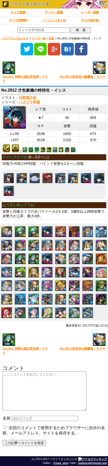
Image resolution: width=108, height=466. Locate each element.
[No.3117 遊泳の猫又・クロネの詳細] (74, 285)
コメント (14, 368)
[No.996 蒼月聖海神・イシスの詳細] (60, 178)
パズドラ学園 (29, 102)
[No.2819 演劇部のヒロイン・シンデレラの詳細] (33, 272)
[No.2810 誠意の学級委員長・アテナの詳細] (20, 258)
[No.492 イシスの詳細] (9, 178)
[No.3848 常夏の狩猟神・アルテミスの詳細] (74, 312)
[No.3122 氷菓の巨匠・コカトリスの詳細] (33, 299)
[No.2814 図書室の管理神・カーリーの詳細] (74, 258)
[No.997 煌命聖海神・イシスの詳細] (73, 178)
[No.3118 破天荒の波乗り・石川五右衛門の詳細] (87, 285)
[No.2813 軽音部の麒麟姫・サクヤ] (81, 68)
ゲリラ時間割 (18, 20)
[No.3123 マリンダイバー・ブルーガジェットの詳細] (47, 299)
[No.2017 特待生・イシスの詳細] (86, 178)
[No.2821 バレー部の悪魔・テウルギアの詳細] (60, 272)
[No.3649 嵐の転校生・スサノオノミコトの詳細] (101, 299)
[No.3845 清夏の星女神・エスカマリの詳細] (33, 312)
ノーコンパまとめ (54, 20)
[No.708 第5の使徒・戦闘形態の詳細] (47, 178)
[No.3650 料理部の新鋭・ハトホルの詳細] (6, 312)
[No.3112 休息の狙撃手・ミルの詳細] (6, 285)
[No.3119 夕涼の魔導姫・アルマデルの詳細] (101, 285)
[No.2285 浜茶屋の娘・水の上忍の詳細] (6, 245)
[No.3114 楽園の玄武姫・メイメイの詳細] (33, 285)
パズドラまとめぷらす (29, 4)
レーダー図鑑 (90, 12)
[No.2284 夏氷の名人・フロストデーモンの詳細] (101, 231)
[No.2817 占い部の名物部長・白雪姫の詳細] (6, 272)
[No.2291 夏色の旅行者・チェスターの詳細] (87, 245)
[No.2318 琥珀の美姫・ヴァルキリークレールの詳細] (6, 258)
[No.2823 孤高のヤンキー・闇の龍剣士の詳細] (87, 272)
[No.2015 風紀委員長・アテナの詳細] (20, 231)
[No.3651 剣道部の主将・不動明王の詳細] (20, 312)
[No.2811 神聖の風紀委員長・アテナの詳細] (33, 258)
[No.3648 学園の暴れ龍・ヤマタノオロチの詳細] (87, 299)
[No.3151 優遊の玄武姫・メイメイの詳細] (60, 299)
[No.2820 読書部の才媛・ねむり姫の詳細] (47, 272)
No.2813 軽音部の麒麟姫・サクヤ (82, 77)
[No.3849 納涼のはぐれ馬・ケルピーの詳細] (87, 312)
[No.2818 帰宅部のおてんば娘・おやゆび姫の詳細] (20, 272)
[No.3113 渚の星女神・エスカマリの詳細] (20, 285)
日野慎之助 (27, 98)
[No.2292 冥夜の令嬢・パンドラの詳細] (101, 245)
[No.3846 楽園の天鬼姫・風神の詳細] (47, 312)
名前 (7, 418)
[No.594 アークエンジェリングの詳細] (35, 178)
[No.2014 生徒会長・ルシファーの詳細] (6, 231)
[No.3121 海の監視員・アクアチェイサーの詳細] (20, 299)
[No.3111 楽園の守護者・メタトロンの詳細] (101, 272)
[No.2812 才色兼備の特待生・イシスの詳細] (9, 191)
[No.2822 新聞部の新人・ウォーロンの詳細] (74, 272)
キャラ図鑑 (18, 12)
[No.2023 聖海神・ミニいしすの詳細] (99, 178)
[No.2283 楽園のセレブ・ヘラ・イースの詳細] (87, 231)
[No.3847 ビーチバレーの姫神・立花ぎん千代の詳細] (60, 312)
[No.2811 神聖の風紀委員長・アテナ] (26, 68)
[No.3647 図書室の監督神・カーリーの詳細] (74, 299)
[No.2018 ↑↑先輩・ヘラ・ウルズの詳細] (60, 231)
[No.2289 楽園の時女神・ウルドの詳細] (60, 245)
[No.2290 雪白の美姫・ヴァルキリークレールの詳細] (74, 245)
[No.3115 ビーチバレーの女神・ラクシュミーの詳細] (47, 285)
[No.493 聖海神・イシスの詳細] (22, 178)
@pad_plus (60, 462)
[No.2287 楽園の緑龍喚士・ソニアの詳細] (33, 245)
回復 (51, 38)
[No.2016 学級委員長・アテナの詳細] (33, 231)
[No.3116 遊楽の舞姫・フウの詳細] (60, 285)
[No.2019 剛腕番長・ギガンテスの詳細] (74, 231)
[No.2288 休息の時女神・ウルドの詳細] (47, 245)
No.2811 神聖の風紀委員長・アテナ (25, 79)
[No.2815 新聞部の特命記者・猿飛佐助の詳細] (87, 258)
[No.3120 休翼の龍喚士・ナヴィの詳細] (6, 299)
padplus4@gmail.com (92, 462)
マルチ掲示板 (90, 20)
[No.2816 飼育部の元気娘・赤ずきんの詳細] (101, 258)
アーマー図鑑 (54, 12)
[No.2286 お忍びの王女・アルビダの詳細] (20, 245)
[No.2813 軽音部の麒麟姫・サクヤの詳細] (60, 258)
